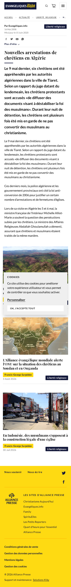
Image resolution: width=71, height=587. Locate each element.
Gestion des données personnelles (23, 553)
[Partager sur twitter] (11, 39)
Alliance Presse (32, 532)
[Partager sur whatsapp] (22, 39)
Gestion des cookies (15, 566)
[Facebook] (64, 482)
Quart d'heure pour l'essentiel (40, 526)
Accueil (8, 17)
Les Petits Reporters (34, 521)
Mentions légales (13, 559)
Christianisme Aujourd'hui (38, 501)
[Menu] (63, 5)
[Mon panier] (53, 5)
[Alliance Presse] (11, 503)
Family (27, 511)
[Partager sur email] (17, 39)
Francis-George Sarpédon (18, 374)
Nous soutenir (13, 472)
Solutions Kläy (41, 580)
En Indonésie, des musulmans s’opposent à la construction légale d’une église (35, 437)
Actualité (24, 17)
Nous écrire (35, 472)
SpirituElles (29, 516)
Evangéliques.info (33, 506)
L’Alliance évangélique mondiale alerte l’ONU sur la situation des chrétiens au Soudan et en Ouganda (33, 364)
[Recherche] (46, 6)
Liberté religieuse (46, 17)
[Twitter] (64, 473)
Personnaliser (16, 299)
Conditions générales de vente (21, 546)
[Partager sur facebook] (6, 39)
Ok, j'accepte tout (22, 308)
